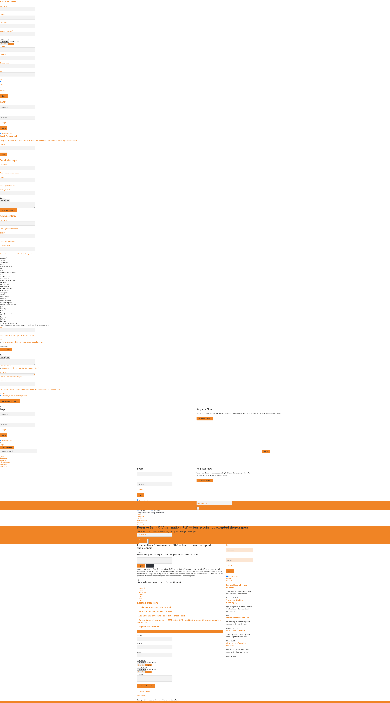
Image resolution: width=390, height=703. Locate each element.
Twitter (141, 590)
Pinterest (142, 596)
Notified (2, 393)
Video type (3, 372)
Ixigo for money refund (149, 627)
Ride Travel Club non (235, 630)
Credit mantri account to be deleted (155, 607)
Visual (3, 200)
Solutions (3, 460)
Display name (4, 63)
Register (229, 578)
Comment (141, 674)
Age (1, 71)
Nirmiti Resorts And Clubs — (239, 617)
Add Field (7, 349)
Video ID (3, 381)
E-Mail (2, 14)
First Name (3, 46)
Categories (3, 464)
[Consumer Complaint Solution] (151, 511)
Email (140, 598)
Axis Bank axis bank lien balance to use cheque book (162, 616)
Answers (168, 582)
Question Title (5, 245)
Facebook (142, 588)
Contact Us (3, 466)
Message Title (5, 190)
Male (1, 84)
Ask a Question (7, 447)
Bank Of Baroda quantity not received (155, 611)
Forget (4, 123)
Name (139, 635)
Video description (5, 366)
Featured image (142, 667)
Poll (1, 340)
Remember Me (6, 134)
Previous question (144, 691)
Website (139, 652)
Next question (142, 696)
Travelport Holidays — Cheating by (236, 601)
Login (2, 445)
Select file (4, 44)
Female (2, 91)
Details (2, 198)
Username (4, 6)
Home (2, 456)
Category (3, 258)
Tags (1, 327)
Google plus (142, 592)
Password (3, 23)
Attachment (4, 346)
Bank (143, 532)
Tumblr (141, 594)
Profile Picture (4, 39)
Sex (1, 80)
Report (139, 552)
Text (8, 200)
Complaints (3, 458)
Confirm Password (6, 31)
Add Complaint (5, 462)
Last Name (3, 55)
